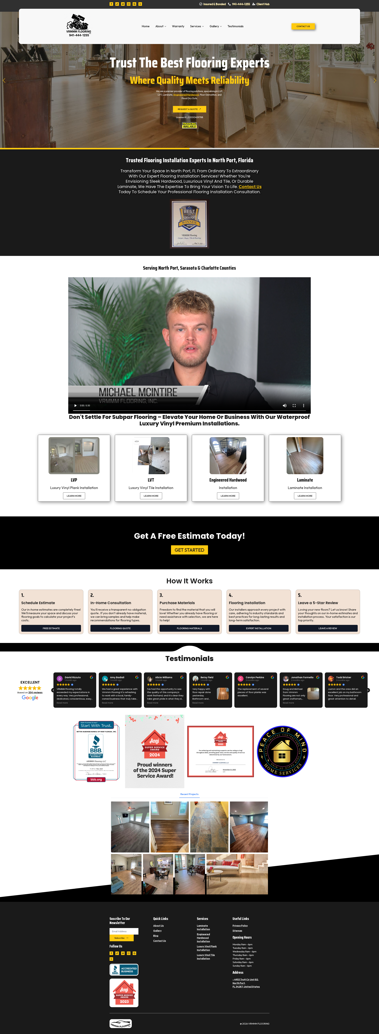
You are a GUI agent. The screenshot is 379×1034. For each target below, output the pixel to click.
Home (146, 26)
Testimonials (236, 26)
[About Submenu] (166, 26)
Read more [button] (62, 703)
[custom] (117, 4)
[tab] (189, 794)
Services (195, 26)
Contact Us (250, 187)
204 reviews (35, 692)
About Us (158, 925)
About (159, 26)
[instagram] (128, 4)
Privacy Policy (240, 925)
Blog (155, 935)
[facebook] (111, 4)
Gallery (214, 26)
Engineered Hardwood (186, 94)
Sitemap (237, 930)
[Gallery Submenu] (222, 26)
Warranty (178, 26)
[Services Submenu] (204, 26)
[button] (4, 80)
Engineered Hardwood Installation (203, 938)
